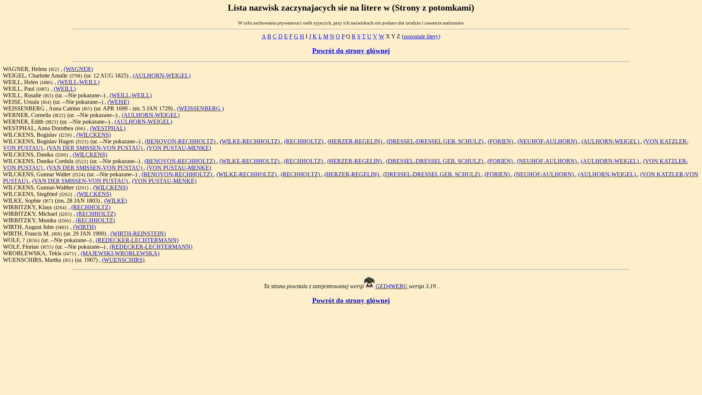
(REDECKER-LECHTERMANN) (137, 240)
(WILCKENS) (93, 135)
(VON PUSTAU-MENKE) (179, 148)
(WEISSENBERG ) (200, 108)
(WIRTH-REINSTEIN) (138, 233)
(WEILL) (65, 89)
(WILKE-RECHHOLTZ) (250, 141)
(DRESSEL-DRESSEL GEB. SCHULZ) (435, 141)
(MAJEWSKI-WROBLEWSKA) (120, 253)
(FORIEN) (501, 141)
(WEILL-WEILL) (78, 82)
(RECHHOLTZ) (304, 141)
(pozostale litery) (421, 36)
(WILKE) (115, 201)
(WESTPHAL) (107, 128)
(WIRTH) (84, 227)
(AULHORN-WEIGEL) (161, 75)
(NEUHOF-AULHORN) (547, 141)
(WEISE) (118, 102)
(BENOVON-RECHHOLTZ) (181, 141)
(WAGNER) (78, 69)
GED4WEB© (392, 286)
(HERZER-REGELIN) (356, 141)
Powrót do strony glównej (351, 50)
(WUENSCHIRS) (123, 260)
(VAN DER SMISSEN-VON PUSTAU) (95, 148)
